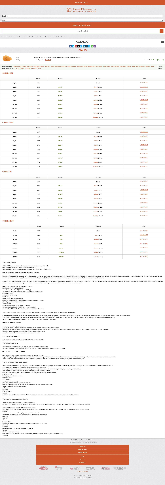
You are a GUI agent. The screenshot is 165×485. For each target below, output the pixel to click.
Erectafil (90, 66)
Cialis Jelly (47, 66)
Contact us (82, 463)
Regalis (22, 68)
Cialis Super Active (82, 66)
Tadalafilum (34, 68)
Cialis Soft (64, 66)
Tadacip (129, 66)
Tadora (152, 66)
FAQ (82, 456)
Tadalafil (48, 60)
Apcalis (17, 68)
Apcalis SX (16, 66)
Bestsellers (82, 449)
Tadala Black (135, 66)
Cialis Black (30, 66)
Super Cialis (123, 66)
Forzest (112, 66)
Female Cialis (106, 66)
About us (82, 446)
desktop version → (82, 2)
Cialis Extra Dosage (38, 66)
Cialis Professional (56, 66)
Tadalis (39, 68)
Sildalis (117, 66)
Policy (82, 459)
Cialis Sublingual (71, 66)
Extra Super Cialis (97, 66)
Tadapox (148, 66)
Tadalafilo (27, 68)
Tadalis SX (142, 66)
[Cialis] (17, 58)
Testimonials (82, 453)
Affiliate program (83, 471)
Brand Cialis (22, 66)
